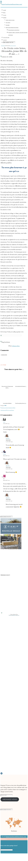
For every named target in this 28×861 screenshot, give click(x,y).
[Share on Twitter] (5, 405)
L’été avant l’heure (7, 410)
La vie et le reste (6, 37)
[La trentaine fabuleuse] (7, 395)
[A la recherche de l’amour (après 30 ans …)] (20, 378)
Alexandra (3, 45)
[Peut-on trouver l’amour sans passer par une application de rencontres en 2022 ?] (7, 378)
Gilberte (4, 454)
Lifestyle (4, 17)
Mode (4, 12)
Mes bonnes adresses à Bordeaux (12, 27)
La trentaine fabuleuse (7, 403)
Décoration (8, 22)
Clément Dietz (16, 346)
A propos (5, 39)
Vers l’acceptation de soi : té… (20, 403)
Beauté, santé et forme (10, 20)
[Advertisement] (14, 590)
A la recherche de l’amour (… (20, 386)
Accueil (4, 10)
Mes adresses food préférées (13, 30)
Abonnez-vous (10, 799)
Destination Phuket (8, 407)
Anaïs (4, 421)
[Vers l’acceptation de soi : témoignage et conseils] (20, 395)
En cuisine (8, 25)
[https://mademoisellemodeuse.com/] (11, 4)
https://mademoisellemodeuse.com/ (16, 836)
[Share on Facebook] (4, 405)
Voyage (4, 15)
